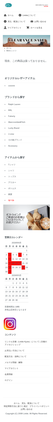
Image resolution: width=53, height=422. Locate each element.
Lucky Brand (13, 128)
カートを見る (36, 28)
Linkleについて (29, 15)
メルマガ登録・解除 (13, 362)
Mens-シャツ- (11, 51)
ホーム (11, 15)
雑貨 (10, 194)
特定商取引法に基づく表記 (16, 406)
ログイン (9, 380)
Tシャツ (11, 164)
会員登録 (9, 374)
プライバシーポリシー (39, 406)
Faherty (11, 116)
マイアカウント (14, 28)
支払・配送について (16, 21)
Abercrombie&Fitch (16, 122)
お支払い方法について (14, 350)
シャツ (11, 170)
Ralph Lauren (14, 104)
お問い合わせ (40, 21)
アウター (12, 182)
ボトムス (12, 188)
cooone (11, 85)
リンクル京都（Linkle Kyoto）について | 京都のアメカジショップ (26, 343)
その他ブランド (15, 140)
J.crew (11, 134)
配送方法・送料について (15, 356)
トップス (12, 176)
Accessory (12, 146)
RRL (10, 110)
